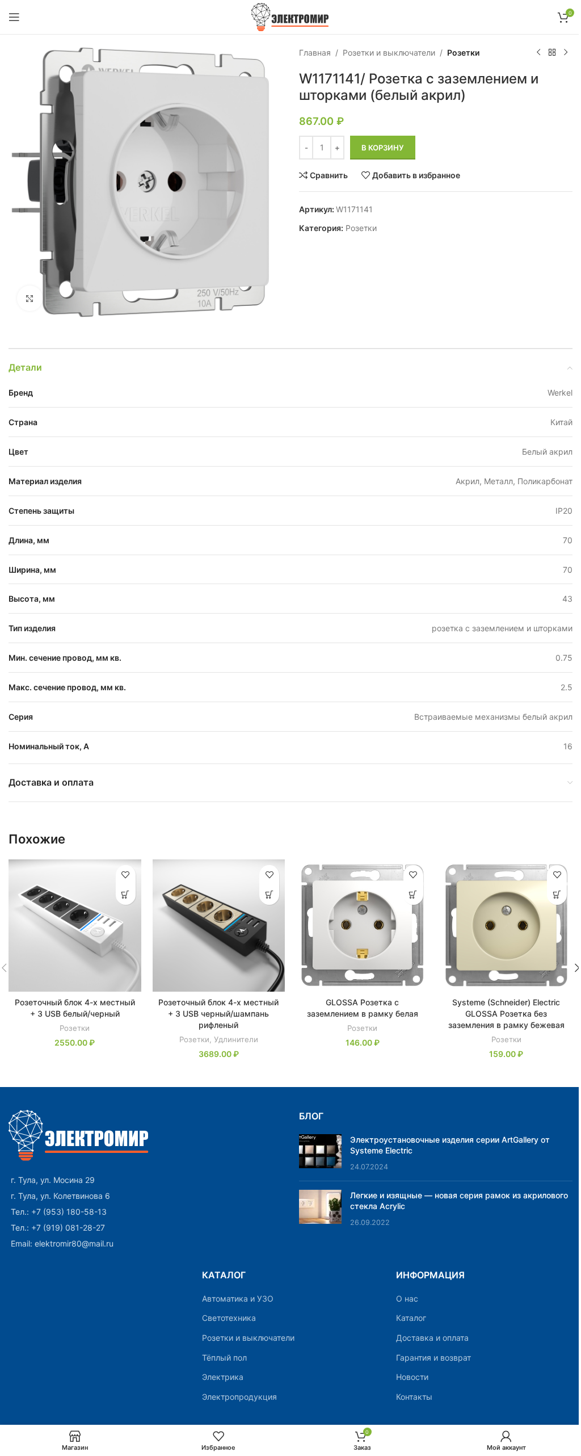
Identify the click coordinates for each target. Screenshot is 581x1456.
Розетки (463, 52)
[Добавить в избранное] (126, 875)
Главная (315, 52)
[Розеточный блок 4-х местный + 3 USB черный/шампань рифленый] (219, 925)
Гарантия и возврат (433, 1357)
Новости (412, 1377)
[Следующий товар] (565, 53)
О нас (407, 1298)
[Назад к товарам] (552, 53)
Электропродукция (239, 1397)
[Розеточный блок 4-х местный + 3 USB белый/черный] (75, 925)
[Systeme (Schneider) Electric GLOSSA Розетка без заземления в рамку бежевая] (506, 925)
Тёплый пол (224, 1357)
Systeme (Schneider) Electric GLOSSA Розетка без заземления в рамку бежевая (506, 1013)
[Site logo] (290, 16)
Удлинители (236, 1039)
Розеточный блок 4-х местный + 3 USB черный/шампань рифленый (218, 1013)
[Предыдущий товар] (538, 53)
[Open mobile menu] (14, 17)
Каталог (411, 1318)
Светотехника (229, 1318)
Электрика (222, 1377)
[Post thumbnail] (320, 1153)
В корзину (382, 147)
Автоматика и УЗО (237, 1298)
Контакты (414, 1397)
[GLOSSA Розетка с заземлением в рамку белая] (362, 925)
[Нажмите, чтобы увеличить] (30, 298)
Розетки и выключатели (389, 52)
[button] (126, 895)
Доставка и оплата (432, 1337)
